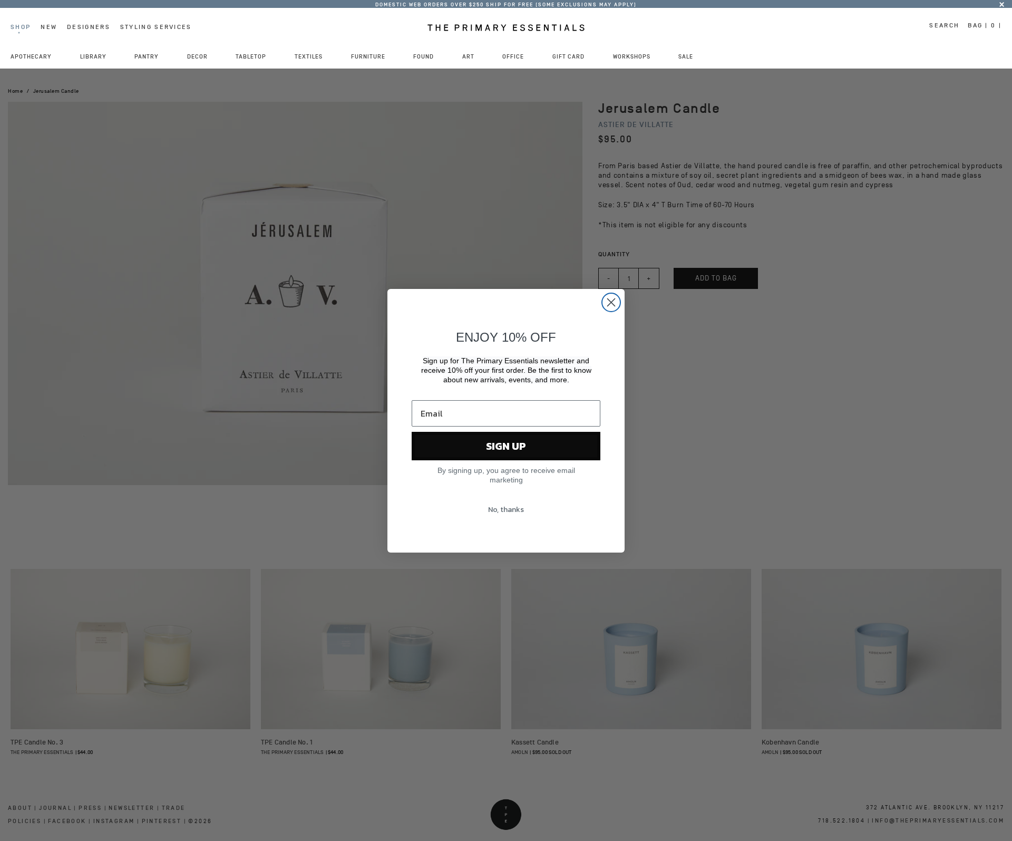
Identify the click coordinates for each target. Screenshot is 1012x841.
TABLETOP (251, 56)
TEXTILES (309, 56)
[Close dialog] (611, 302)
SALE (685, 56)
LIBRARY (93, 56)
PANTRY (146, 56)
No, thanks (506, 509)
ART (468, 56)
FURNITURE (368, 56)
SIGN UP (506, 446)
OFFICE (513, 56)
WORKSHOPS (631, 56)
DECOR (197, 56)
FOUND (423, 56)
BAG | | (984, 25)
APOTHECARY (31, 56)
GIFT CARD (568, 56)
